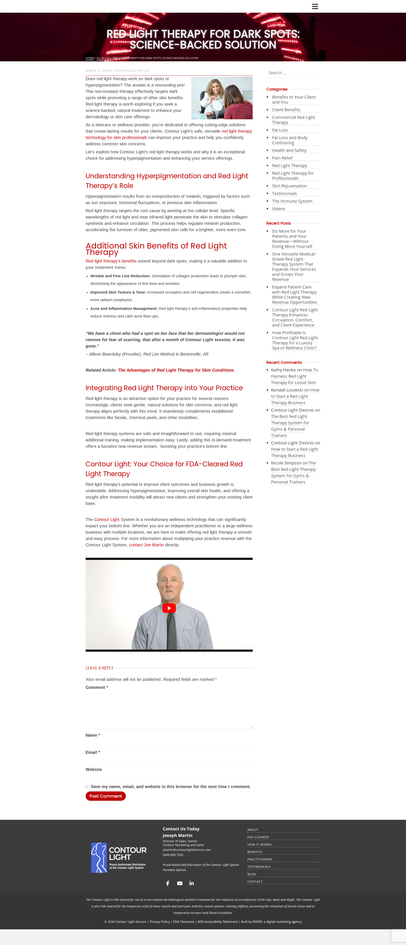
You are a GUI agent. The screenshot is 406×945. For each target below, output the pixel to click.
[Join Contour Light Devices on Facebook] (168, 883)
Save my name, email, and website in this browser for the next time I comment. (171, 786)
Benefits (254, 852)
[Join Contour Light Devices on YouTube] (179, 883)
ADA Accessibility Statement (218, 921)
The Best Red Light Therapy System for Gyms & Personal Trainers (290, 425)
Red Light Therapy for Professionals (293, 175)
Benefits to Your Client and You (294, 99)
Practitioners (260, 859)
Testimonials (284, 193)
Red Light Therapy (289, 165)
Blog (251, 874)
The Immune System (292, 201)
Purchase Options (174, 870)
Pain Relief (282, 158)
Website (94, 769)
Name (93, 735)
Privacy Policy (160, 921)
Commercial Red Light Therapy (293, 119)
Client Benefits (286, 110)
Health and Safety (289, 150)
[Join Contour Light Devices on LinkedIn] (191, 883)
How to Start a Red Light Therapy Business (295, 396)
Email (93, 752)
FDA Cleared (258, 837)
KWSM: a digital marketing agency (277, 921)
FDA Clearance (183, 921)
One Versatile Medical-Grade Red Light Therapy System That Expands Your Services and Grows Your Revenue (294, 266)
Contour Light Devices (131, 70)
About (252, 830)
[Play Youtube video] (169, 608)
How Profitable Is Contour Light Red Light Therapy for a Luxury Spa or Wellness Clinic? (295, 340)
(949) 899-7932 (173, 855)
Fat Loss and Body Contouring (289, 140)
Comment (97, 687)
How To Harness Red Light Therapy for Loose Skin (294, 376)
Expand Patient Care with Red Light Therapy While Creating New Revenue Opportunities (294, 294)
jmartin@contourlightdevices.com (187, 850)
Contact (255, 881)
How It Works (259, 844)
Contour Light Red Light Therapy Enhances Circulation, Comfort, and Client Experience (295, 317)
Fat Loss (280, 130)
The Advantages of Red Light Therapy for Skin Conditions (176, 370)
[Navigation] (315, 6)
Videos (278, 209)
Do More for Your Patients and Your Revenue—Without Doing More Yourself (292, 238)
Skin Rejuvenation (289, 186)
